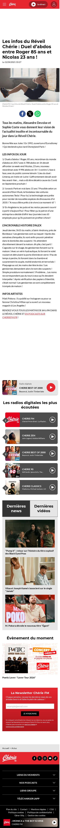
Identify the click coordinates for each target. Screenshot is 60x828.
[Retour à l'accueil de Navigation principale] (12, 4)
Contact (23, 809)
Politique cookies (16, 812)
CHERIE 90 (27, 469)
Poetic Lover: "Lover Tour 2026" (19, 677)
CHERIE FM (28, 418)
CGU (52, 809)
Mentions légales (38, 809)
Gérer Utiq (19, 815)
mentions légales (30, 724)
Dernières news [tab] (16, 508)
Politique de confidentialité (39, 812)
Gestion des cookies (36, 815)
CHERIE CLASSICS (31, 486)
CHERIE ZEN (28, 435)
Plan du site (11, 809)
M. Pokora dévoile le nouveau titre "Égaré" (27, 625)
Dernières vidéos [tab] (43, 508)
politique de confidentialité (15, 726)
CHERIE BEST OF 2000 (31, 387)
